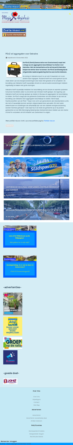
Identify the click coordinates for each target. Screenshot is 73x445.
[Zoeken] (70, 14)
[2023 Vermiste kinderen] (10, 357)
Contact (36, 402)
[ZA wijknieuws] (19, 236)
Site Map (36, 405)
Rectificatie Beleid (36, 437)
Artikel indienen (36, 421)
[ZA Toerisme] (14, 32)
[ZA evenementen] (19, 266)
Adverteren (37, 415)
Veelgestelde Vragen (36, 434)
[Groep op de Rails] (12, 343)
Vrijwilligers (37, 399)
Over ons (36, 397)
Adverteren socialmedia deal (36, 418)
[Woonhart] (12, 304)
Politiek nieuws (49, 121)
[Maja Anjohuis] (15, 17)
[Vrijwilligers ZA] (12, 326)
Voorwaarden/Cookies (36, 431)
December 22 (9, 125)
